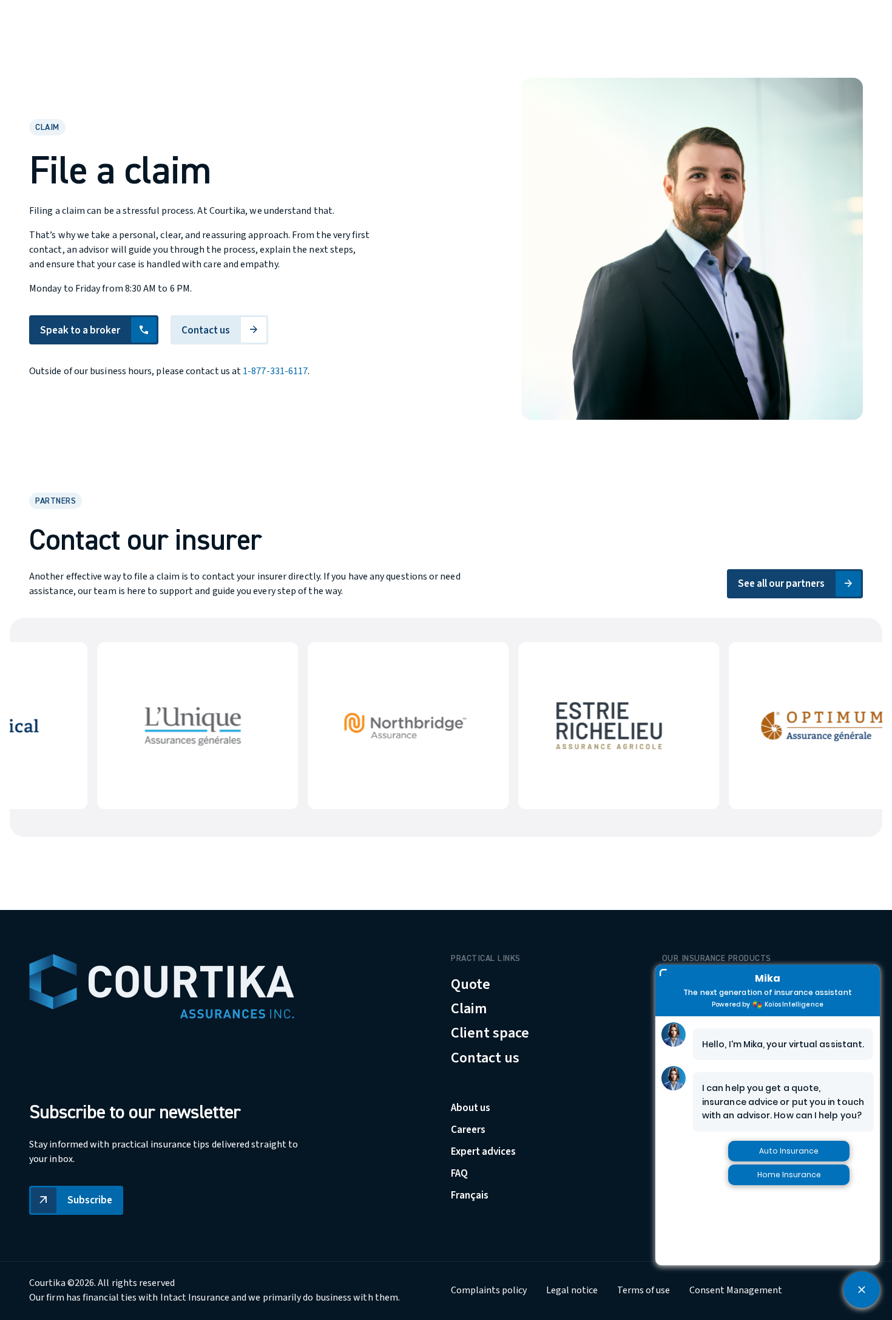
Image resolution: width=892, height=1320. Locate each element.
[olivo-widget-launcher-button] (861, 1289)
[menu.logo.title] (161, 986)
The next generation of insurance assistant (767, 992)
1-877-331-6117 (275, 371)
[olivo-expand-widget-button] (663, 972)
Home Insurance (789, 1174)
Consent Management (735, 1291)
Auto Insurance (789, 1151)
